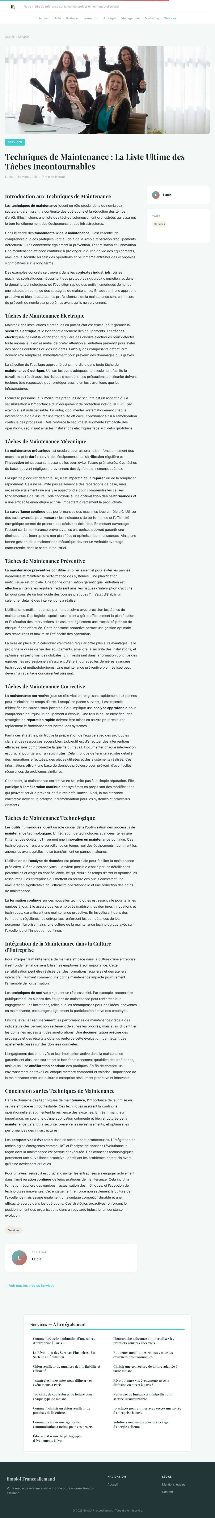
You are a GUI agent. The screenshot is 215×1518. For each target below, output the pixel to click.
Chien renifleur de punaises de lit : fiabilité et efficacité (66, 1368)
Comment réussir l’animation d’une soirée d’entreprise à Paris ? (64, 1340)
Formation (91, 18)
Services (170, 18)
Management (130, 18)
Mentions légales (173, 1484)
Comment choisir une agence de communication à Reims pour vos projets (63, 1424)
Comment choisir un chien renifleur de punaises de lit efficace (61, 1410)
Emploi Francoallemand (31, 1479)
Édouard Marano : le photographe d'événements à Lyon (57, 1438)
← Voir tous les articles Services (29, 1286)
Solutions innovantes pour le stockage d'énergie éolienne (141, 1424)
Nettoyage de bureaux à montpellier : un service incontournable (142, 1396)
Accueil (44, 18)
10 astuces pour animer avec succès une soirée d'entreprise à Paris (147, 1410)
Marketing (152, 18)
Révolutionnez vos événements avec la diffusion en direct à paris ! (141, 1382)
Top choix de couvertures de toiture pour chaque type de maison (63, 1396)
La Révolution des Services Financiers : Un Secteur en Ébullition (64, 1354)
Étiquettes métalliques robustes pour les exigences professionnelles (143, 1354)
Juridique (109, 18)
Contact (167, 1491)
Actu (57, 18)
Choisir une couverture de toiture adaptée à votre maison (145, 1368)
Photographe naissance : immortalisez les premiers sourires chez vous (143, 1340)
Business (72, 18)
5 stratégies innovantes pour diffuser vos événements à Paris (62, 1382)
